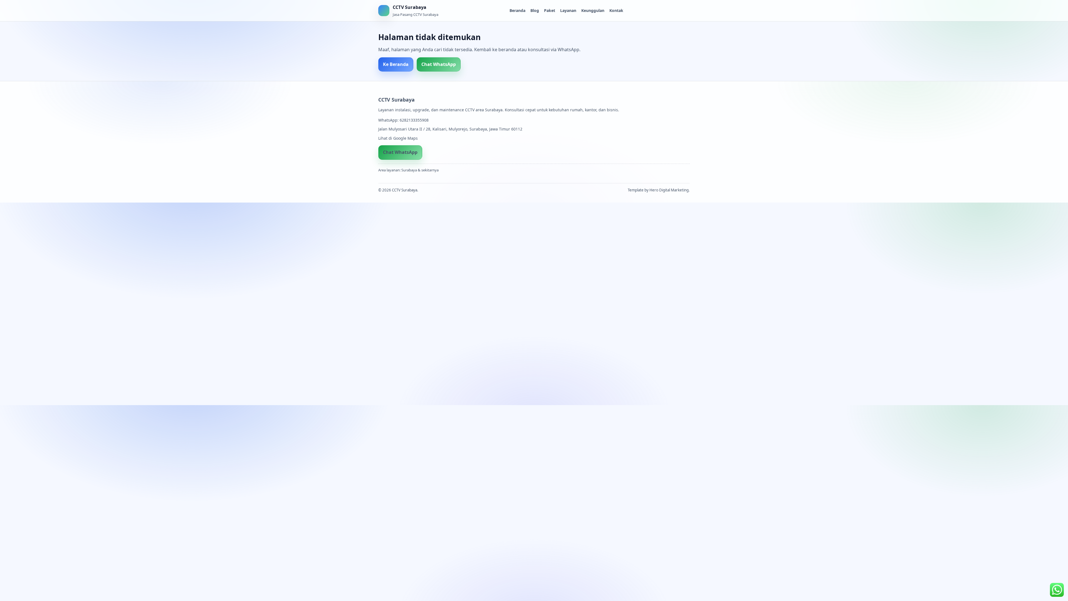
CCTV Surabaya (396, 99)
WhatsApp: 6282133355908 (403, 120)
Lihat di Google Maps (398, 138)
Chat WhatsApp (438, 64)
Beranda (517, 10)
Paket (549, 10)
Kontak (616, 10)
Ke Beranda (396, 64)
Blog (534, 10)
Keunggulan (592, 10)
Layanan (568, 10)
